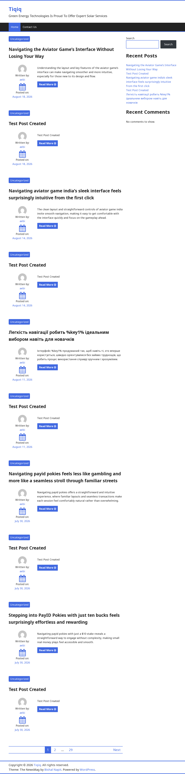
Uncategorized (19, 39)
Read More (46, 84)
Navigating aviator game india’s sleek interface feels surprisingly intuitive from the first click (149, 82)
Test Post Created (27, 123)
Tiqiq (15, 9)
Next (117, 750)
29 (71, 750)
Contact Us (30, 27)
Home (14, 27)
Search (130, 38)
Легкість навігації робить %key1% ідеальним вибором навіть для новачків (148, 98)
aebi (22, 79)
